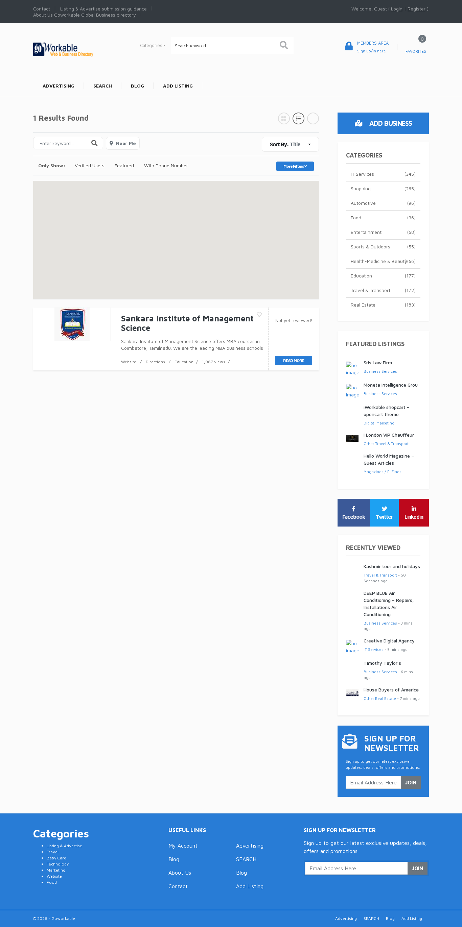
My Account (183, 846)
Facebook (353, 517)
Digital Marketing (379, 423)
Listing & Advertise (64, 845)
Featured (124, 165)
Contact (178, 886)
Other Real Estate (380, 698)
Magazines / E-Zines (382, 471)
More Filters (293, 166)
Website (128, 361)
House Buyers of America (391, 689)
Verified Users (90, 165)
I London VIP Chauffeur (389, 435)
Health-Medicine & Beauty (383, 261)
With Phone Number (166, 165)
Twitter (384, 517)
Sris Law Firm (378, 362)
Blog (173, 859)
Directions (155, 361)
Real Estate (383, 305)
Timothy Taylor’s (382, 663)
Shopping (383, 188)
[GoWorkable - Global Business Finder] (78, 49)
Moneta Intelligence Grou (391, 385)
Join (410, 782)
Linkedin (414, 517)
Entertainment (383, 232)
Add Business (390, 123)
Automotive (383, 203)
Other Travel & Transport (386, 443)
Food (383, 217)
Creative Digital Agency (389, 640)
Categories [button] (151, 45)
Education (184, 361)
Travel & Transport (383, 290)
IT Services (383, 174)
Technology (58, 864)
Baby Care (56, 857)
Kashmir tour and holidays (392, 566)
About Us (179, 873)
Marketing (56, 870)
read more (293, 360)
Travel (53, 851)
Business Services (380, 371)
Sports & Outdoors (383, 246)
